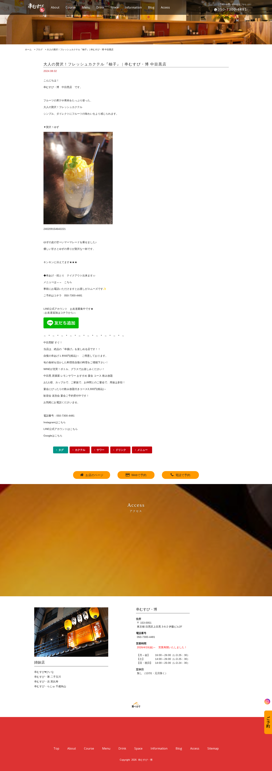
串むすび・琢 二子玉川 (47, 676)
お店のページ (94, 475)
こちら (68, 282)
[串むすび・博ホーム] (34, 7)
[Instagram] (267, 701)
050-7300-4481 (232, 9)
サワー (100, 449)
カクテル (80, 449)
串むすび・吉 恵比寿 (46, 681)
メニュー (142, 449)
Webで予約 (138, 475)
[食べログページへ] (136, 705)
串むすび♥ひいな (44, 671)
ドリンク (121, 449)
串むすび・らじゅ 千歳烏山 (50, 686)
